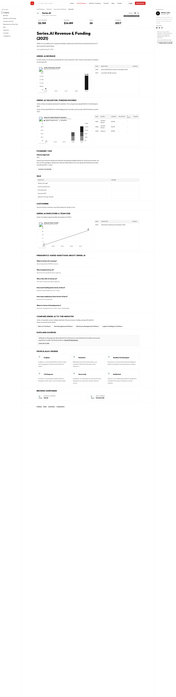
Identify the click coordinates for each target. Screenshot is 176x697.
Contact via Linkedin (44, 169)
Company (6, 12)
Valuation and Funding (9, 18)
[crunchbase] (138, 13)
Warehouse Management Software (87, 326)
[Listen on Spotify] (159, 27)
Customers (51, 406)
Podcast (106, 3)
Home (72, 3)
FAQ (4, 27)
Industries (6, 30)
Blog (113, 3)
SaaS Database (81, 3)
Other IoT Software (44, 326)
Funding (39, 406)
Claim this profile (44, 343)
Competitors (7, 36)
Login (130, 3)
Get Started (140, 3)
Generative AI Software (60, 9)
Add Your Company (95, 3)
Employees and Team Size (10, 24)
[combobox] (51, 3)
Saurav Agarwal (43, 155)
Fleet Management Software (63, 326)
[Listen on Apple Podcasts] (162, 27)
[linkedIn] (135, 13)
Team (45, 406)
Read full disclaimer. (71, 340)
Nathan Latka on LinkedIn (165, 43)
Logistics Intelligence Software (112, 326)
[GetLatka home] (32, 3)
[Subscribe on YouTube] (157, 27)
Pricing (119, 3)
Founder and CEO (8, 21)
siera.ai (130, 13)
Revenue (5, 15)
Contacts (6, 33)
